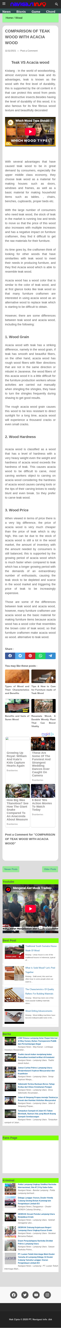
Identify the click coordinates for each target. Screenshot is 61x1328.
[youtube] (36, 1295)
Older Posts (50, 869)
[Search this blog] (57, 4)
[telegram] (51, 656)
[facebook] (10, 656)
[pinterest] (30, 656)
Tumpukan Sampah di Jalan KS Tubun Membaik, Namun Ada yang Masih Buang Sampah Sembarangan (37, 1114)
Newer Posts (10, 869)
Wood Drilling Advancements (38, 1011)
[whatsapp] (40, 656)
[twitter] (20, 656)
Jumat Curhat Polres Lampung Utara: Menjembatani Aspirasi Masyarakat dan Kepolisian (36, 1071)
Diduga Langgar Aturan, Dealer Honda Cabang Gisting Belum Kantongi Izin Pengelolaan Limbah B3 (35, 1201)
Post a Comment (29, 50)
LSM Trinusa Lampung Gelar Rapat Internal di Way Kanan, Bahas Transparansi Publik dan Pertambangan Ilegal (37, 1041)
